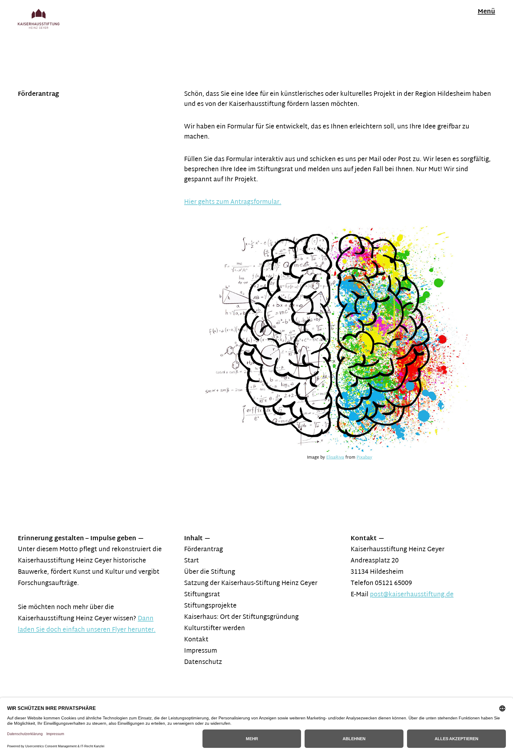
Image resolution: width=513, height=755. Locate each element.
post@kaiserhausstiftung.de (412, 594)
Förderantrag (203, 549)
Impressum (200, 651)
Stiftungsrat (202, 594)
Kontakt (196, 640)
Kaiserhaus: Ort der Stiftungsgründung (241, 617)
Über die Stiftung (209, 572)
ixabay (365, 457)
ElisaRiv (334, 457)
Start (191, 561)
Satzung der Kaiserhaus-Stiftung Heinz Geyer (250, 583)
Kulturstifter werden (214, 628)
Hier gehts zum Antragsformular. (232, 202)
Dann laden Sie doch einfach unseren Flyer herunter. (87, 624)
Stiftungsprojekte (210, 606)
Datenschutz (203, 662)
